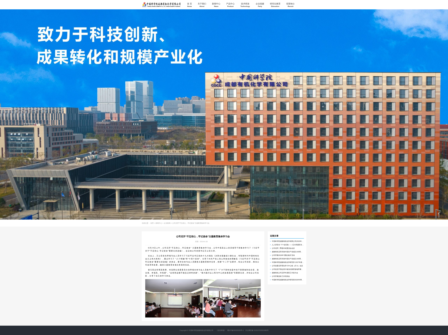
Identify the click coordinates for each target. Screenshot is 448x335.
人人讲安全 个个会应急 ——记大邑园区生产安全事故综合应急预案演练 (288, 245)
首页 (152, 223)
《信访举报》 (221, 330)
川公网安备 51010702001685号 (257, 330)
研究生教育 (275, 5)
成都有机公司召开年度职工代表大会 (285, 273)
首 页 (189, 5)
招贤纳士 (290, 5)
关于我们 (202, 5)
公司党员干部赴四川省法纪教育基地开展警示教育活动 (288, 269)
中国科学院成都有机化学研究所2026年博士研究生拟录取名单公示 (288, 280)
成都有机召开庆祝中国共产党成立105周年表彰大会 (288, 252)
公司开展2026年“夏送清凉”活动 (283, 255)
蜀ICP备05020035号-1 (235, 330)
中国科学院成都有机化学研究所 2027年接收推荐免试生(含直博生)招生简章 (288, 262)
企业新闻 (167, 223)
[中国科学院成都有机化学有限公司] (161, 4)
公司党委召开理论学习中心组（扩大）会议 (287, 266)
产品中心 (230, 5)
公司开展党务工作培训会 (281, 276)
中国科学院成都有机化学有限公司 (201, 330)
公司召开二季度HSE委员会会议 (283, 248)
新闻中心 (216, 5)
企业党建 (260, 5)
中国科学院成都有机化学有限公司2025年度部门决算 (288, 241)
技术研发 (245, 5)
